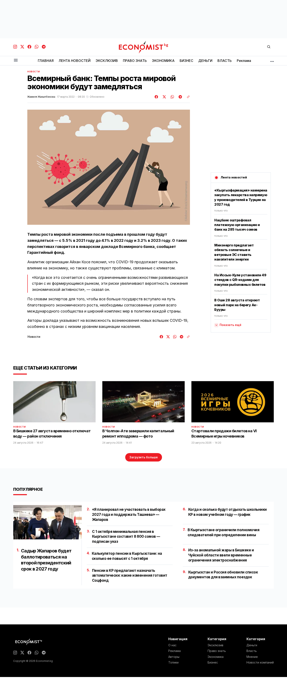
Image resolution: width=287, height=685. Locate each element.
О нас (172, 645)
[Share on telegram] (180, 96)
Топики (173, 662)
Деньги (251, 645)
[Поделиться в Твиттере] (164, 96)
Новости (33, 71)
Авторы (173, 656)
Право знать (217, 651)
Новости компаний (260, 662)
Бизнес (213, 662)
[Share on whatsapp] (172, 96)
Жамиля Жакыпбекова (41, 96)
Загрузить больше (143, 457)
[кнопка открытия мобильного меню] (15, 60)
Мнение (252, 656)
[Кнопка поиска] (269, 47)
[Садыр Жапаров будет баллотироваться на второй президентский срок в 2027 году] (47, 522)
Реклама (174, 651)
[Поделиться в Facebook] (156, 96)
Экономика (216, 656)
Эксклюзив (215, 645)
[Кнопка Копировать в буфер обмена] (187, 96)
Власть (251, 651)
